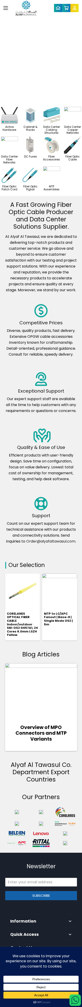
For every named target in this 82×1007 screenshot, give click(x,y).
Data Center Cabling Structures (51, 130)
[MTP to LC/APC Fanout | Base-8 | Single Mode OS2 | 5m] (59, 591)
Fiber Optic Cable (72, 158)
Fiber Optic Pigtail (30, 187)
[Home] (58, 8)
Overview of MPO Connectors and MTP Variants (41, 733)
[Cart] (66, 8)
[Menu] (6, 8)
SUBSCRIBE (41, 895)
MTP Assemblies (51, 187)
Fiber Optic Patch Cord (9, 187)
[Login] (74, 8)
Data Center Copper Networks (72, 130)
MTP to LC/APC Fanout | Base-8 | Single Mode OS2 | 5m (58, 619)
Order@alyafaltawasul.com (50, 541)
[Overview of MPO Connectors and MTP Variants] (41, 690)
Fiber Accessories (51, 158)
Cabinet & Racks (30, 128)
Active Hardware (9, 128)
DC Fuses (30, 156)
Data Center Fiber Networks (9, 159)
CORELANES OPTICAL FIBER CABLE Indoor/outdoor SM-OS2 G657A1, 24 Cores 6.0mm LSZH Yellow (22, 624)
